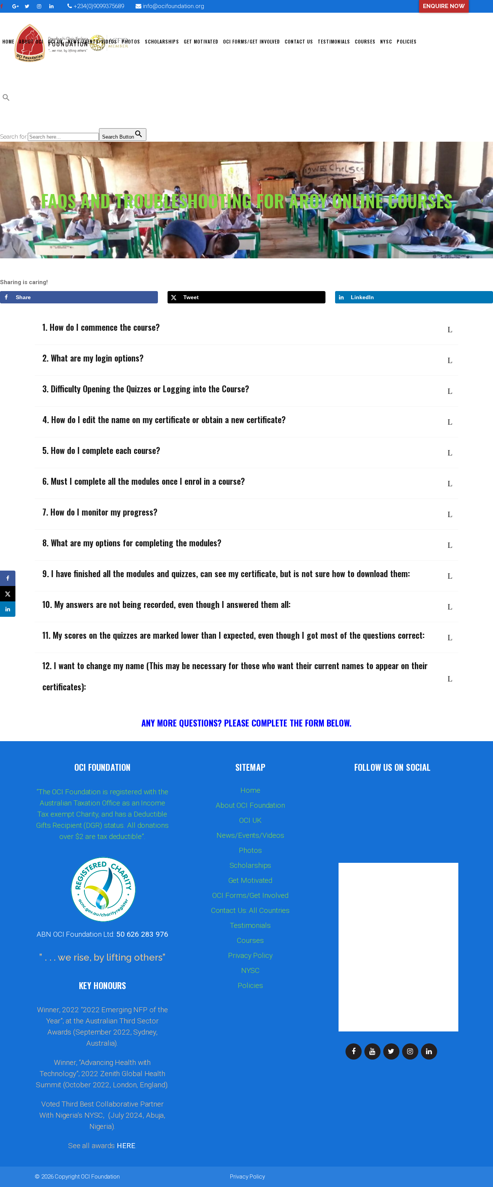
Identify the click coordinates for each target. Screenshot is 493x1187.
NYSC (250, 970)
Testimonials (250, 925)
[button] (6, 99)
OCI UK (250, 820)
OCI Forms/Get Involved (250, 895)
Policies (250, 985)
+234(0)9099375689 (98, 6)
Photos (250, 850)
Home (250, 790)
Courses (250, 940)
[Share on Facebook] (7, 578)
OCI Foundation (100, 1176)
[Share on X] (7, 593)
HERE (126, 1145)
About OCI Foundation (250, 805)
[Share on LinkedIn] (7, 609)
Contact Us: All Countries (250, 910)
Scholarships (251, 865)
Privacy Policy (250, 955)
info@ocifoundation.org (173, 6)
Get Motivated (250, 880)
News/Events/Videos (250, 835)
